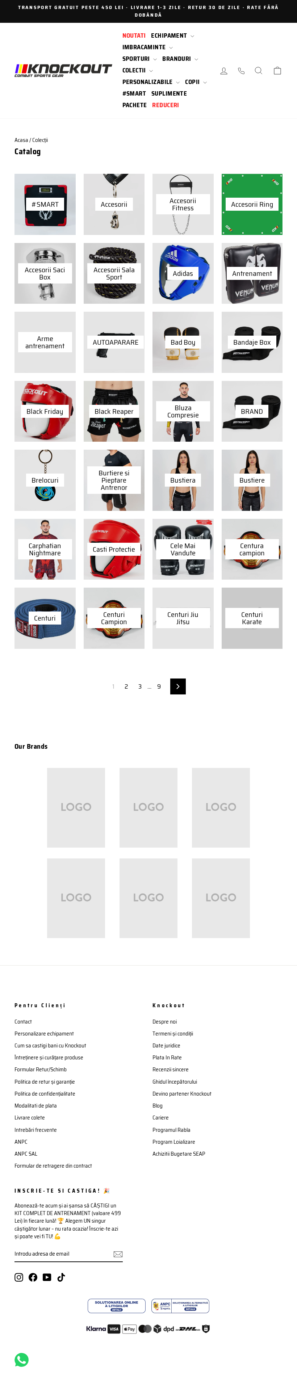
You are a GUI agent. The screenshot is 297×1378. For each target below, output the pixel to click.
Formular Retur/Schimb (40, 1069)
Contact (23, 1021)
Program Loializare (173, 1142)
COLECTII (135, 70)
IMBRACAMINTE (145, 47)
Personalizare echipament (44, 1033)
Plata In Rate (167, 1057)
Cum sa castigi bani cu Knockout (50, 1045)
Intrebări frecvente (35, 1130)
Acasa (21, 140)
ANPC (21, 1142)
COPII (193, 82)
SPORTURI (137, 58)
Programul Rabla (171, 1130)
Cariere (160, 1117)
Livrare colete (29, 1117)
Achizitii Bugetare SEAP (178, 1154)
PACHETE (134, 105)
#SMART (134, 93)
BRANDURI (177, 58)
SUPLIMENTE (169, 93)
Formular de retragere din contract (53, 1165)
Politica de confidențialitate (44, 1093)
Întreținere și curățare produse (48, 1057)
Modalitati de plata (35, 1105)
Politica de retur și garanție (44, 1081)
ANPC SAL (25, 1154)
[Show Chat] (23, 1360)
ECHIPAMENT (170, 35)
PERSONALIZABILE (148, 82)
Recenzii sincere (170, 1069)
